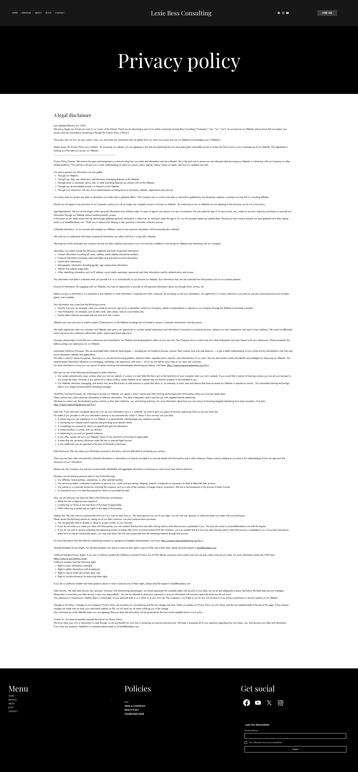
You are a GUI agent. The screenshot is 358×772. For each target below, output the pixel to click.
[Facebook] (278, 12)
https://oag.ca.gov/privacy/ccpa (70, 558)
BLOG (10, 707)
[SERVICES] (111, 700)
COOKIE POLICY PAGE (134, 713)
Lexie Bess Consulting (181, 13)
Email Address (252, 730)
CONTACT (13, 711)
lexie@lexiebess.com (74, 222)
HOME (11, 696)
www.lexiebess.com (199, 139)
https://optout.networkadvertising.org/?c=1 (188, 365)
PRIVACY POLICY (131, 710)
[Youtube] (287, 12)
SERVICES (12, 699)
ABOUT (11, 703)
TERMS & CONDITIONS (134, 706)
